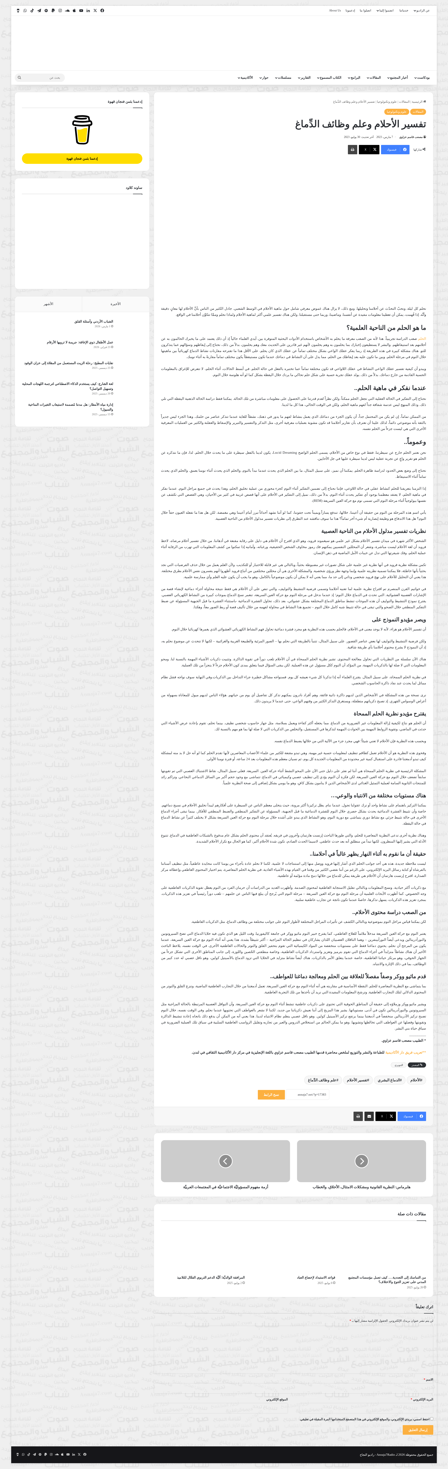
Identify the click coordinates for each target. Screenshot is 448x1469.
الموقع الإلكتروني (277, 1399)
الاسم (428, 1379)
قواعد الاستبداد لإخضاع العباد (316, 1277)
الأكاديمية (247, 77)
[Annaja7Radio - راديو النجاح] (406, 43)
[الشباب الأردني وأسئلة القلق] (129, 328)
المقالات (375, 77)
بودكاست (423, 77)
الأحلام (415, 1080)
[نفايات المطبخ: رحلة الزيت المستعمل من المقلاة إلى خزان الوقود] (129, 369)
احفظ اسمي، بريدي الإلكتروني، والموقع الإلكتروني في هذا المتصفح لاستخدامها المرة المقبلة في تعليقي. (365, 1419)
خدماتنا (403, 10)
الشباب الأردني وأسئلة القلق (93, 321)
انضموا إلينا (386, 10)
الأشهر (48, 304)
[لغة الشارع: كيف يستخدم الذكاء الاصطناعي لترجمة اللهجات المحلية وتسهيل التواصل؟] (129, 390)
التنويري (399, 1065)
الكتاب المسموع (330, 77)
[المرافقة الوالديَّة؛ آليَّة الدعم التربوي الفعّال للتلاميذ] (203, 1249)
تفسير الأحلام (357, 1080)
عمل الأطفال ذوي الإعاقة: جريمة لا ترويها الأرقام (79, 342)
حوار (265, 77)
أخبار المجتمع (399, 77)
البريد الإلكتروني (422, 1399)
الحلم (422, 339)
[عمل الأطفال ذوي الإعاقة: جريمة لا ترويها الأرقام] (129, 348)
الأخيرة (116, 304)
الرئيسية (417, 101)
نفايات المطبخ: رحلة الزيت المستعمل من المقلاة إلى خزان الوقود (68, 363)
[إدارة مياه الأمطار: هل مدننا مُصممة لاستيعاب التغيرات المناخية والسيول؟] (129, 411)
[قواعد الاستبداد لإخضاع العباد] (294, 1249)
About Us (335, 10)
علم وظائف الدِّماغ (322, 1080)
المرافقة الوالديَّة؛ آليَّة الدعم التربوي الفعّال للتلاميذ (211, 1277)
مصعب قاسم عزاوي (411, 137)
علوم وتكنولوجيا (387, 101)
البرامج (355, 77)
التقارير (306, 77)
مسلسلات (284, 77)
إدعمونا (350, 10)
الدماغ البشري (389, 1080)
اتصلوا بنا (365, 10)
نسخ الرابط (271, 1094)
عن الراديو (423, 10)
